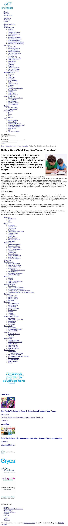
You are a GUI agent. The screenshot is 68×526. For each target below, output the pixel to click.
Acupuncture (11, 318)
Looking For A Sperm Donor (16, 231)
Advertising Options (13, 102)
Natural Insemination (13, 359)
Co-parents (11, 64)
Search (6, 21)
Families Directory (13, 109)
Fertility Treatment (13, 94)
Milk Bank (11, 300)
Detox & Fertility (12, 330)
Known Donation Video (14, 39)
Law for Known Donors (14, 249)
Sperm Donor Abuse (13, 59)
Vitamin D (11, 337)
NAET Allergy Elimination (15, 319)
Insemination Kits (13, 120)
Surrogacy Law (12, 250)
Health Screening (12, 80)
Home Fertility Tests (13, 348)
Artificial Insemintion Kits (15, 342)
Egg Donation (12, 228)
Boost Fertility (12, 327)
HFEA (10, 362)
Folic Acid (11, 335)
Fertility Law (11, 77)
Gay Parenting (12, 306)
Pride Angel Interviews (14, 53)
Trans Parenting (12, 310)
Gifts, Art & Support (13, 131)
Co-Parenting (11, 230)
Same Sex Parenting (13, 308)
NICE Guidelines (13, 282)
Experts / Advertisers (13, 67)
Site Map (6, 515)
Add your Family (12, 107)
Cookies (6, 513)
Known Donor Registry (14, 37)
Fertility (10, 82)
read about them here (29, 523)
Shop (5, 118)
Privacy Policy (8, 510)
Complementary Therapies (15, 88)
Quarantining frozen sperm (15, 273)
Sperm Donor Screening (14, 265)
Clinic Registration (13, 104)
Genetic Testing (12, 268)
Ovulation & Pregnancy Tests (16, 125)
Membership (11, 225)
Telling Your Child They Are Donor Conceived (21, 292)
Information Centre (9, 72)
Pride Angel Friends (13, 71)
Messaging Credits (13, 50)
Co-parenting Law (13, 254)
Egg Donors (11, 63)
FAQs (9, 75)
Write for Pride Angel (14, 40)
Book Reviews (12, 219)
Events (10, 114)
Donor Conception (13, 83)
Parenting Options (13, 233)
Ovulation (10, 279)
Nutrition (10, 91)
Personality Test (12, 56)
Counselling (11, 79)
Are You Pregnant (13, 297)
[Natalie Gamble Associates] (8, 483)
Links (9, 220)
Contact (6, 507)
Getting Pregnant (12, 295)
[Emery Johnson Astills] (8, 501)
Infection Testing (12, 122)
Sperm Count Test (13, 346)
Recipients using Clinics (14, 244)
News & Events (8, 110)
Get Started (7, 45)
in (1, 138)
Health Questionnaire (14, 55)
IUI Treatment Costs (17, 353)
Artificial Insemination (14, 239)
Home (6, 26)
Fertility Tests (11, 93)
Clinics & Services (9, 96)
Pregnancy (11, 85)
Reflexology (11, 324)
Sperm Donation (12, 227)
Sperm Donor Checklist (14, 58)
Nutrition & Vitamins (14, 126)
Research (10, 117)
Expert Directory (12, 101)
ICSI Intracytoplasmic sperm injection (18, 356)
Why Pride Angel (9, 27)
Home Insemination (9, 24)
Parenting (10, 87)
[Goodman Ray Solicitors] (8, 492)
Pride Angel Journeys (14, 34)
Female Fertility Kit (13, 340)
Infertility (10, 278)
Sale (9, 130)
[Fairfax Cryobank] (8, 474)
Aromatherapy (12, 321)
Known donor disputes (14, 258)
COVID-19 (7, 18)
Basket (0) (7, 20)
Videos (10, 222)
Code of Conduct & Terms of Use (13, 509)
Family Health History (14, 266)
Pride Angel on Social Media (16, 43)
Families (6, 106)
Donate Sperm (12, 286)
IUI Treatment (12, 351)
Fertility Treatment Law (14, 255)
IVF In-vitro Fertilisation (15, 354)
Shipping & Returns (9, 512)
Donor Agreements (13, 257)
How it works (11, 47)
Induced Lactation (13, 298)
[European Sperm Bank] (8, 456)
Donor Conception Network (16, 287)
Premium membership (14, 51)
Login (6, 12)
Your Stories (11, 35)
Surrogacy (11, 235)
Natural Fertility (12, 90)
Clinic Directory (12, 99)
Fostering (10, 313)
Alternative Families (13, 303)
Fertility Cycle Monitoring (15, 281)
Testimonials (11, 31)
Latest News (5, 394)
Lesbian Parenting (13, 305)
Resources (11, 74)
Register (6, 13)
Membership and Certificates (16, 42)
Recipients (11, 66)
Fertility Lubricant (13, 343)
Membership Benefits (14, 48)
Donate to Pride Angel (14, 32)
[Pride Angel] (8, 9)
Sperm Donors (12, 61)
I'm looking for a (5, 134)
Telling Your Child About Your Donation (19, 290)
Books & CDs (12, 128)
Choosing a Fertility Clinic (15, 98)
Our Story (10, 29)
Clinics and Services (8, 445)
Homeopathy (11, 322)
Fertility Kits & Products (14, 123)
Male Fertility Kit (12, 345)
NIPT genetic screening (18, 270)
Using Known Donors (14, 247)
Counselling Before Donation (16, 289)
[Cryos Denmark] (8, 465)
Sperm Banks (11, 241)
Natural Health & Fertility (15, 329)
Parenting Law (12, 252)
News (9, 112)
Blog (9, 115)
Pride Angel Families (13, 69)
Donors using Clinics (14, 246)
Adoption (10, 311)
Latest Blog (5, 424)
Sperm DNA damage (14, 274)
